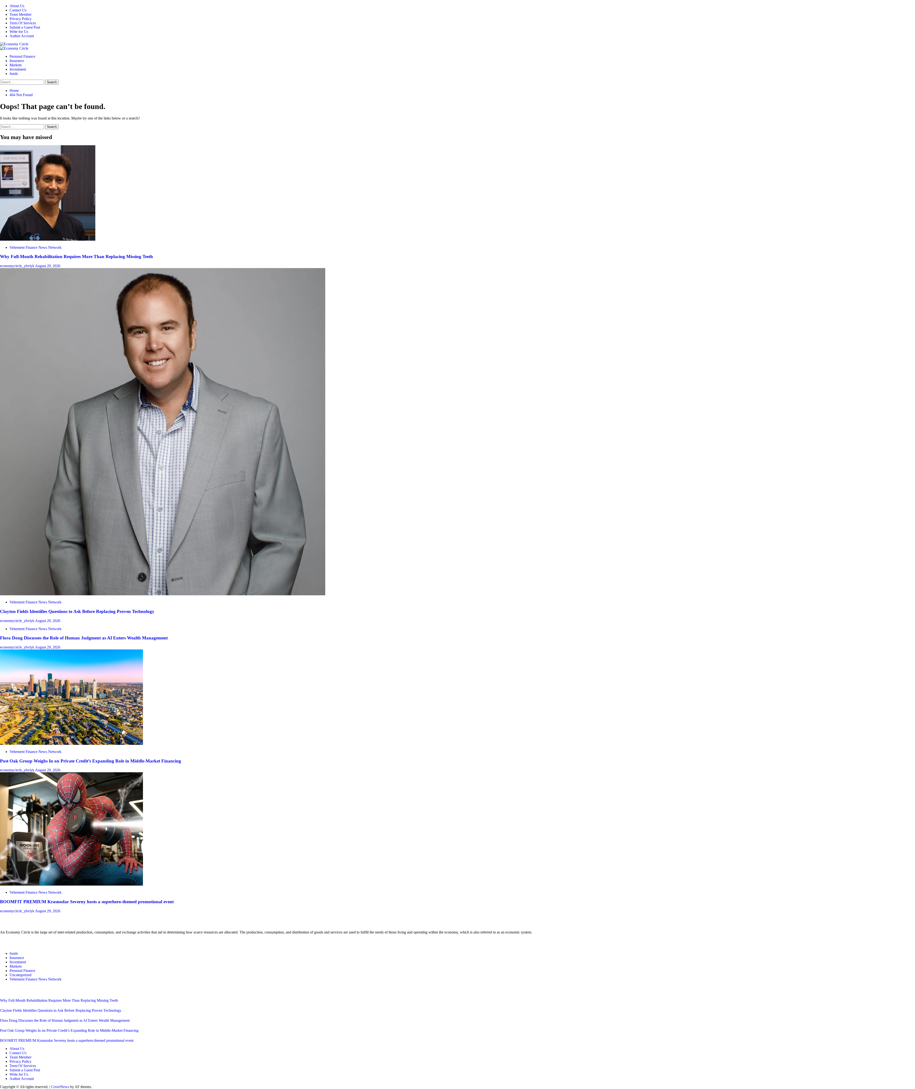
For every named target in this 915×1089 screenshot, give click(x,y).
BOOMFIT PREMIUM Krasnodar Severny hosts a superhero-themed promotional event (87, 901)
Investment (18, 69)
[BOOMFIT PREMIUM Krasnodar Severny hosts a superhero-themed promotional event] (71, 884)
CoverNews (60, 1087)
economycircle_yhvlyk (17, 266)
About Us (17, 6)
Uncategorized (20, 975)
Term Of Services (23, 23)
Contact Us (18, 10)
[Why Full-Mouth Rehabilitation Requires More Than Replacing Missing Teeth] (47, 239)
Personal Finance (22, 56)
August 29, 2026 (47, 266)
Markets (16, 65)
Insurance (17, 61)
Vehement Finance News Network (35, 247)
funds (14, 74)
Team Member (20, 14)
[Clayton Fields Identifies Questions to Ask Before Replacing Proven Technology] (162, 594)
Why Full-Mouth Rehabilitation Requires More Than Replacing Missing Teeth (76, 256)
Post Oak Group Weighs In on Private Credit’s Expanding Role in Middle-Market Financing (90, 760)
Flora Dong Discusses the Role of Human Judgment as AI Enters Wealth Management (84, 637)
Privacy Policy (20, 19)
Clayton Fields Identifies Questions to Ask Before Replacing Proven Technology (77, 611)
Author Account (22, 36)
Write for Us (19, 32)
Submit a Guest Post (25, 27)
